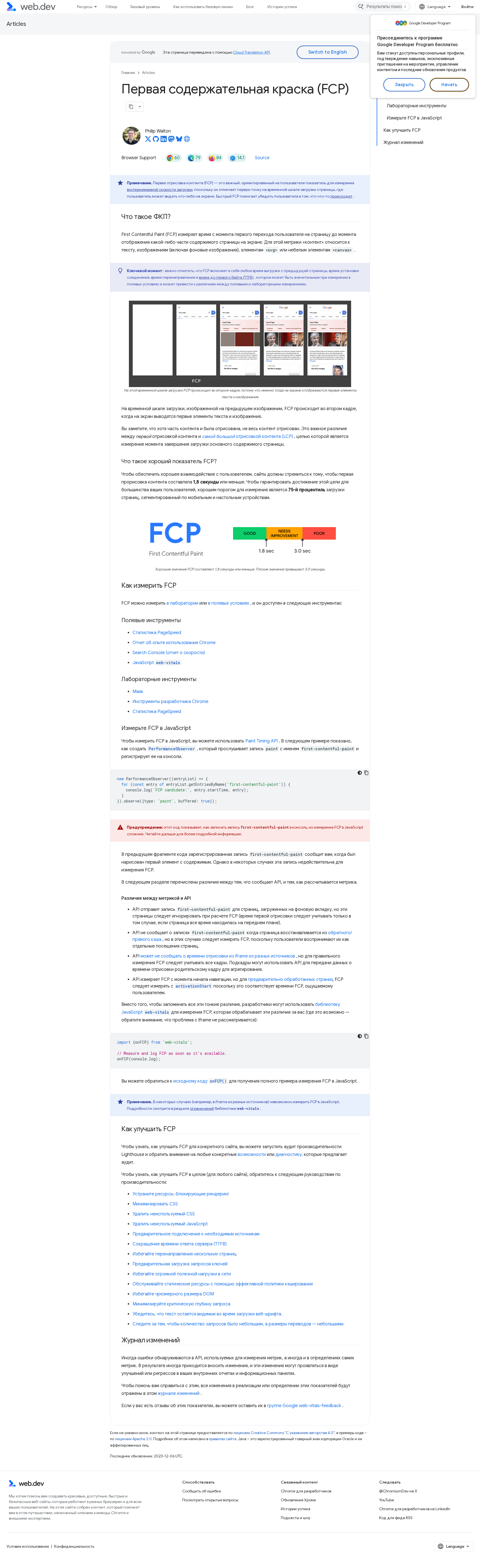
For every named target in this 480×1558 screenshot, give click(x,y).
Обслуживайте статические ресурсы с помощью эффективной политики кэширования (222, 1284)
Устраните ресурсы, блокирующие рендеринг (180, 1194)
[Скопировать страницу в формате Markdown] (131, 106)
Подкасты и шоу (295, 1517)
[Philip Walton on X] (148, 140)
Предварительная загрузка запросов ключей (180, 1264)
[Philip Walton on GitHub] (156, 140)
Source (262, 158)
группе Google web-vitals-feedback (304, 1406)
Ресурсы (84, 6)
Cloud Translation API (251, 52)
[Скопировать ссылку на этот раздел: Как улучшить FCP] (181, 1129)
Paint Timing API (261, 741)
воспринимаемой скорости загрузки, (160, 189)
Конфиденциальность (74, 1546)
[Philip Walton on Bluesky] (179, 140)
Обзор (111, 6)
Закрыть (404, 85)
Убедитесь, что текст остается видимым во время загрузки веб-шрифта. (207, 1314)
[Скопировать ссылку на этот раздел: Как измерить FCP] (181, 585)
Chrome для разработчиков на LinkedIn (414, 1508)
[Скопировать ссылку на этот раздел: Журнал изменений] (185, 1340)
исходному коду (200, 1081)
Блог (250, 6)
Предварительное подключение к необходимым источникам (195, 1234)
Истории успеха (282, 6)
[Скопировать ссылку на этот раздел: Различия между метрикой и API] (196, 898)
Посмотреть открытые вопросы (210, 1499)
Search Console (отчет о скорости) (168, 652)
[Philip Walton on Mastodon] (171, 140)
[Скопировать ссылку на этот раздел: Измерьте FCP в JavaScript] (196, 728)
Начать (449, 85)
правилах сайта (222, 1439)
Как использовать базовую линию (203, 6)
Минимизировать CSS (155, 1204)
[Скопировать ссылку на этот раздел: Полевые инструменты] (186, 620)
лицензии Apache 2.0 (133, 1439)
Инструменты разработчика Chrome (170, 701)
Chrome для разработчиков (306, 1491)
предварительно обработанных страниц (291, 979)
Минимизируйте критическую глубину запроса (181, 1304)
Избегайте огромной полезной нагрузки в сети (181, 1274)
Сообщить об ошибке (201, 1491)
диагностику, (289, 1154)
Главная (128, 72)
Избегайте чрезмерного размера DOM (173, 1294)
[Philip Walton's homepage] (187, 140)
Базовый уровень (145, 6)
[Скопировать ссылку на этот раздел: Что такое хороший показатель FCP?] (222, 461)
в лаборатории (182, 603)
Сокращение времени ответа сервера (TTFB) (179, 1244)
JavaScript (156, 662)
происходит (341, 196)
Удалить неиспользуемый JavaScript (170, 1224)
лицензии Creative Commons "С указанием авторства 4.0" (283, 1432)
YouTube (386, 1499)
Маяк (137, 691)
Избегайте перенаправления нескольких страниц (184, 1254)
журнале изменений (178, 1393)
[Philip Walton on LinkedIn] (164, 140)
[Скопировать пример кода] (366, 772)
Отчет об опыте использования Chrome (174, 642)
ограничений (202, 1108)
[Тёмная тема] (359, 772)
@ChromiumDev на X (398, 1491)
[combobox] (383, 7)
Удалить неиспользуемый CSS (163, 1214)
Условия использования (28, 1546)
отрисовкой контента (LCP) (247, 436)
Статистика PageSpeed (156, 632)
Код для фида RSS (395, 1517)
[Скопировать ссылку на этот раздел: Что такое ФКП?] (176, 217)
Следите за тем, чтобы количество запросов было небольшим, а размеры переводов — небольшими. (238, 1324)
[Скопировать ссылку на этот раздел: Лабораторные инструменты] (201, 679)
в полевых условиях (228, 603)
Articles (16, 24)
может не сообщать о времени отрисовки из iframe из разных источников (218, 956)
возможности (252, 1154)
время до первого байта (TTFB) (226, 277)
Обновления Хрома (298, 1499)
